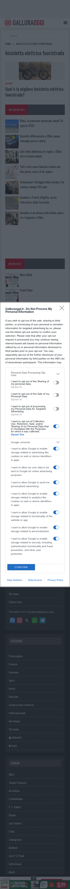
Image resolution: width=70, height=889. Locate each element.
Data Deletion (14, 580)
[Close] (63, 309)
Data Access (35, 580)
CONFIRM (21, 567)
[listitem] (35, 373)
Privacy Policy (55, 580)
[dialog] (35, 444)
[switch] (56, 382)
